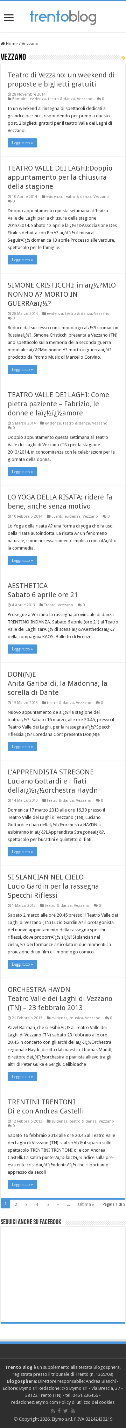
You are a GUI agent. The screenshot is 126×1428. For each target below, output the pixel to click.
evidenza (38, 99)
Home (11, 43)
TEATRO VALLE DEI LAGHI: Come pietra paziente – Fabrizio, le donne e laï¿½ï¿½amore (58, 404)
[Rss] (53, 1411)
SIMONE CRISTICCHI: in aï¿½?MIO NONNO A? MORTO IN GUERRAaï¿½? (62, 294)
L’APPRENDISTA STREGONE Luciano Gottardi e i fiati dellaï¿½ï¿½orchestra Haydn (53, 781)
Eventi (56, 516)
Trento (50, 605)
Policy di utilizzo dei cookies (86, 1402)
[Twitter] (66, 1411)
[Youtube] (73, 1411)
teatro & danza (61, 99)
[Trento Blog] (63, 16)
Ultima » (86, 1204)
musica (76, 1018)
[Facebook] (59, 1411)
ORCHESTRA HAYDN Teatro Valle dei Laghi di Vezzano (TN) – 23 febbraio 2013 (60, 998)
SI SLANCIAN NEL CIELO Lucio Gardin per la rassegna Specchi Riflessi (53, 886)
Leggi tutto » (22, 142)
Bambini (20, 99)
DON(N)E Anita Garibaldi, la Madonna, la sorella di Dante (57, 683)
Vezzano (84, 99)
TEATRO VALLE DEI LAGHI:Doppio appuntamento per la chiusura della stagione (60, 177)
